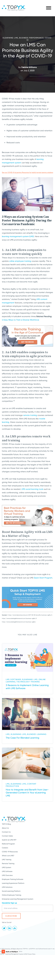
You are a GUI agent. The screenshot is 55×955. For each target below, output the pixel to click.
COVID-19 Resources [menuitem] (10, 852)
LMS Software (13, 679)
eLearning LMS (10, 38)
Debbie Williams (29, 67)
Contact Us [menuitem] (6, 832)
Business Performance (31, 38)
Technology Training (28, 682)
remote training (30, 415)
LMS (8, 734)
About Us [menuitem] (5, 828)
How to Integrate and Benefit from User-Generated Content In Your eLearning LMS (27, 792)
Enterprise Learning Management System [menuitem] (17, 899)
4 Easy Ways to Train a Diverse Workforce (20, 320)
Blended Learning (36, 734)
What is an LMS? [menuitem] (8, 856)
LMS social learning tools (32, 489)
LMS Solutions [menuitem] (7, 887)
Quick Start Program (43, 578)
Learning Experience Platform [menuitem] (13, 883)
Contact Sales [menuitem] (7, 836)
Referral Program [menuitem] (8, 844)
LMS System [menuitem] (6, 867)
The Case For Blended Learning (22, 737)
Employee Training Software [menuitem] (12, 879)
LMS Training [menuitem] (6, 860)
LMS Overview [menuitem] (7, 875)
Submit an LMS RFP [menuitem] (9, 840)
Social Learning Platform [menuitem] (11, 891)
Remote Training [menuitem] (8, 863)
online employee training (20, 261)
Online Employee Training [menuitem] (11, 895)
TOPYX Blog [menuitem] (6, 824)
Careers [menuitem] (5, 848)
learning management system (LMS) (18, 236)
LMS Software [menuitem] (7, 871)
